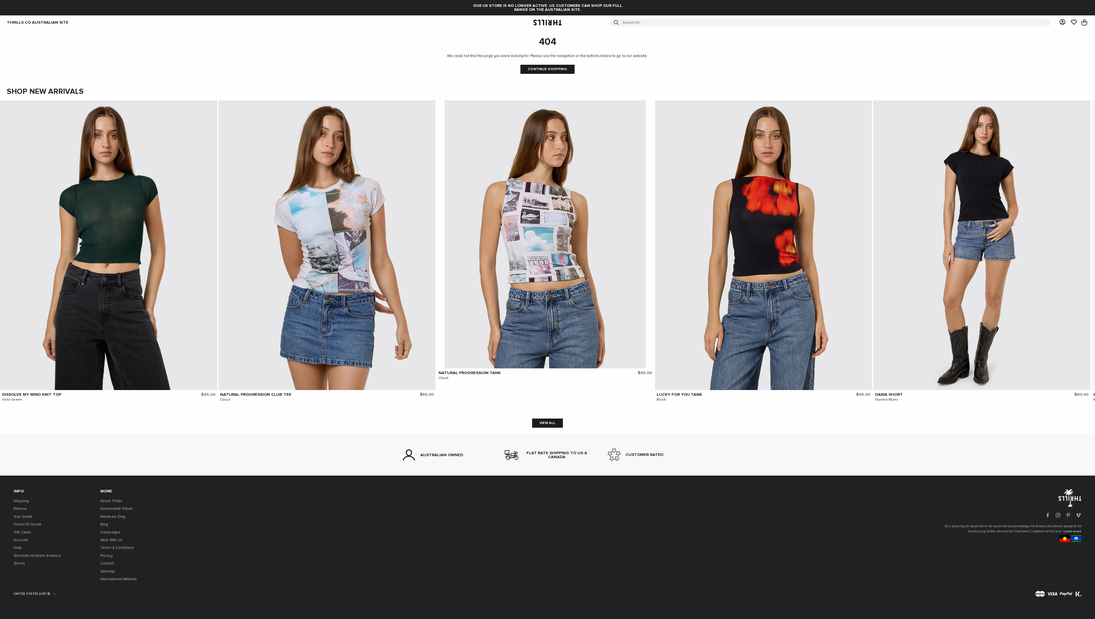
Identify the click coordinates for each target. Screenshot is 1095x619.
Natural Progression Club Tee (255, 395)
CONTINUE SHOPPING (547, 69)
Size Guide (23, 517)
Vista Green (12, 399)
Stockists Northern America (37, 556)
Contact (107, 563)
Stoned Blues (886, 399)
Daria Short (889, 395)
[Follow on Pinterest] (1068, 515)
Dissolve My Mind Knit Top (31, 395)
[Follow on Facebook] (1048, 515)
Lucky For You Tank (679, 395)
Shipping (21, 501)
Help (18, 548)
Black (661, 399)
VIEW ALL (548, 423)
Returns (20, 509)
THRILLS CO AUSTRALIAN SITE (37, 23)
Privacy (106, 556)
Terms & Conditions (117, 548)
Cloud (225, 399)
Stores (19, 563)
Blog (104, 524)
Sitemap (107, 571)
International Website (118, 579)
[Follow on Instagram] (1058, 515)
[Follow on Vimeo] (1078, 515)
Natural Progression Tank (470, 373)
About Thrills (111, 501)
